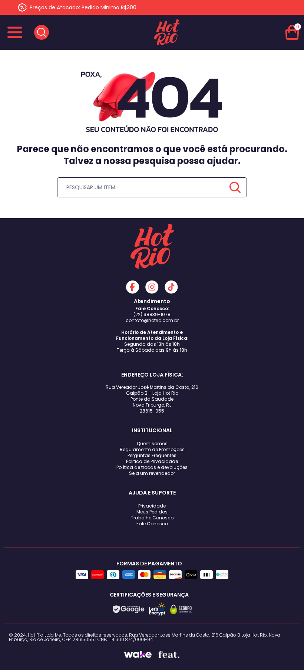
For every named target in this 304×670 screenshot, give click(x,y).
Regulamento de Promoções (152, 449)
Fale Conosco (152, 523)
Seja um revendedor (152, 473)
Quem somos (152, 443)
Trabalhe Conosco (152, 518)
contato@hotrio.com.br (152, 320)
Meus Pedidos (152, 512)
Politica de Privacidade (152, 461)
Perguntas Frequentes (152, 455)
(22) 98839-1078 (152, 314)
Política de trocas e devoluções (152, 467)
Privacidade (152, 506)
